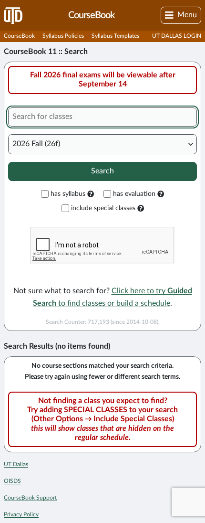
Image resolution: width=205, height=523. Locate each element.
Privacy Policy (21, 514)
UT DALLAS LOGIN (176, 36)
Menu (187, 15)
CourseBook (19, 36)
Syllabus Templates (115, 36)
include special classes (103, 208)
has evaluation (134, 194)
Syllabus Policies (63, 36)
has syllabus (68, 194)
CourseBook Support (30, 498)
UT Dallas (16, 464)
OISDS (12, 481)
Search (102, 171)
